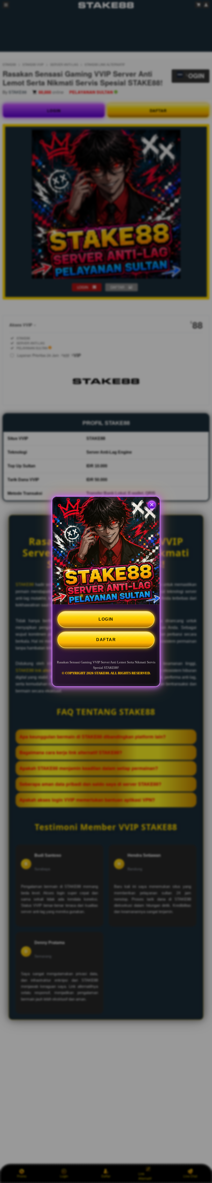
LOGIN (106, 619)
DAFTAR (106, 639)
